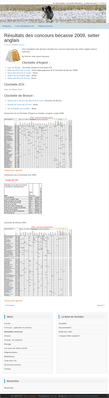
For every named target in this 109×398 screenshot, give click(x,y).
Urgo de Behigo (14, 67)
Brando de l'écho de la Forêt (19, 104)
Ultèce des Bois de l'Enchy (18, 78)
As (10, 89)
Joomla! (53, 396)
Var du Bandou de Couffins (18, 108)
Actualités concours (18, 45)
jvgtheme (71, 396)
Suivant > (101, 305)
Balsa (14, 89)
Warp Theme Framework (87, 396)
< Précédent (9, 305)
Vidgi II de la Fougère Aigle (18, 75)
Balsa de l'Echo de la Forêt (18, 70)
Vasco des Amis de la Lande (19, 73)
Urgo (6, 89)
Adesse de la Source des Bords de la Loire (25, 101)
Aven (20, 89)
